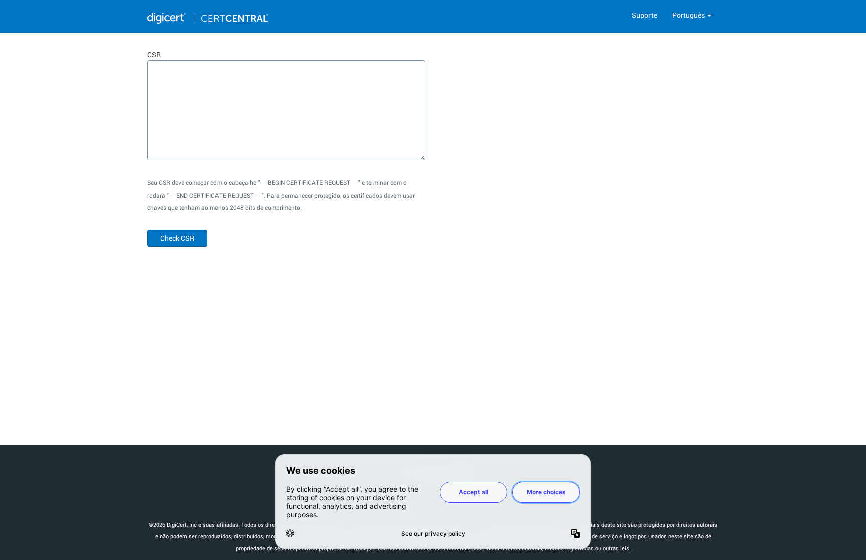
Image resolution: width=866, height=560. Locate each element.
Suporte (644, 15)
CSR (154, 54)
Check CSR (177, 238)
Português (689, 15)
